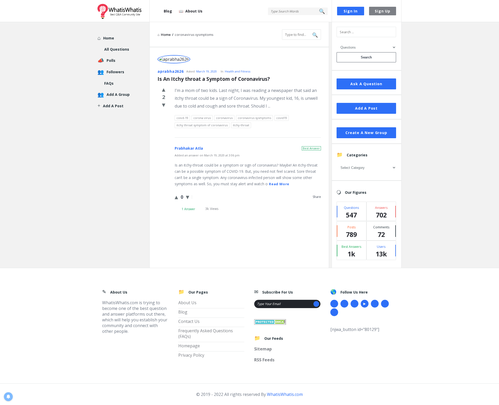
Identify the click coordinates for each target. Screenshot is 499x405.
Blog (168, 11)
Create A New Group (366, 132)
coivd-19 (182, 118)
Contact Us (189, 321)
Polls (111, 60)
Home (108, 38)
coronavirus (224, 118)
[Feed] (334, 312)
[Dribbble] (354, 304)
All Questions (116, 49)
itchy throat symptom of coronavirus (202, 125)
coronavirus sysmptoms (254, 118)
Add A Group (118, 94)
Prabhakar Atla (189, 148)
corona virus (202, 118)
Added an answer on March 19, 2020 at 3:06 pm (207, 155)
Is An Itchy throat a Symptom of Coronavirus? (213, 79)
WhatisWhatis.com (285, 394)
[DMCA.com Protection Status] (270, 321)
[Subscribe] (316, 304)
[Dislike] (163, 104)
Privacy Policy (191, 355)
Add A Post (366, 108)
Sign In (351, 11)
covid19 (281, 118)
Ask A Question (366, 83)
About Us (193, 11)
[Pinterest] (385, 304)
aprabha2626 (170, 71)
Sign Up (382, 11)
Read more (279, 184)
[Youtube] (365, 304)
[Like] (163, 89)
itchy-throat (241, 125)
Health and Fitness (237, 71)
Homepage (189, 346)
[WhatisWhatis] (123, 11)
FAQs (109, 83)
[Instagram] (375, 304)
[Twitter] (344, 304)
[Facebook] (334, 304)
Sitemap (263, 349)
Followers (115, 71)
